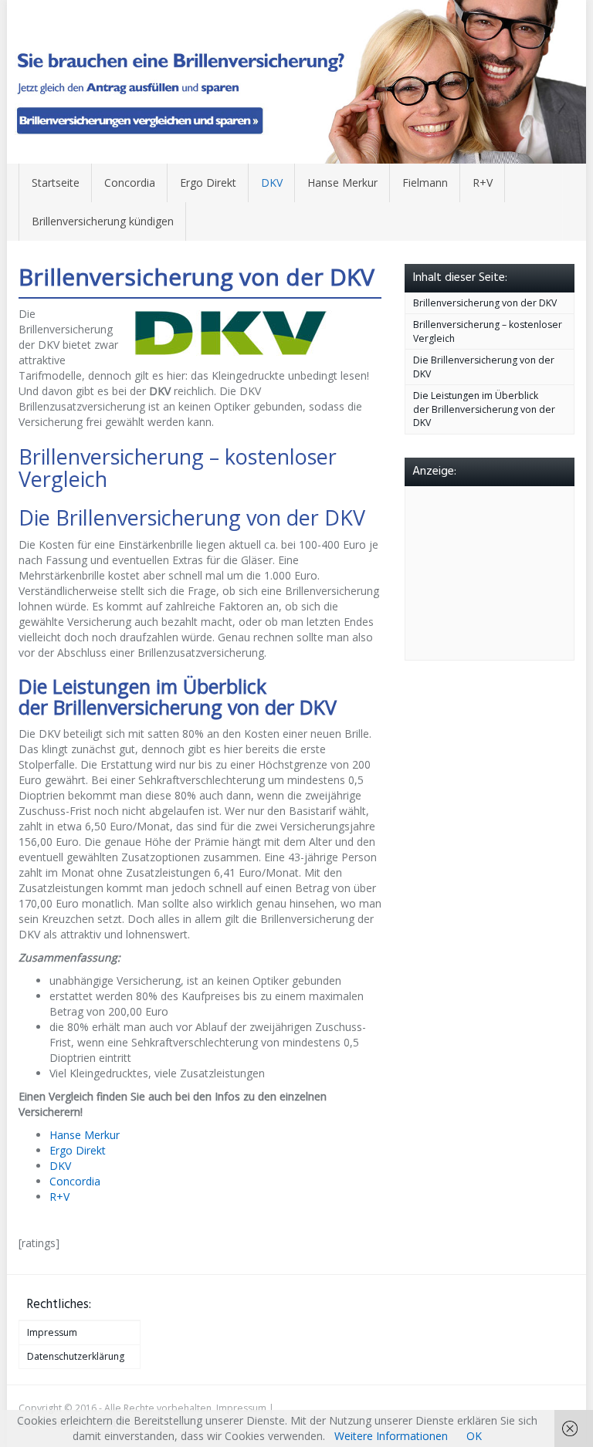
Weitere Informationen (391, 1435)
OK (474, 1435)
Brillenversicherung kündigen (103, 221)
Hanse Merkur (342, 182)
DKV (272, 182)
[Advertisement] (503, 571)
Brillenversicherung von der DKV (485, 302)
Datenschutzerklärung (75, 1356)
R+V (483, 182)
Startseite (56, 182)
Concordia (129, 182)
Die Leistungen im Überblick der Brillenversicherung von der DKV (484, 409)
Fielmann (425, 182)
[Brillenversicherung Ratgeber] (296, 82)
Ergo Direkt (208, 182)
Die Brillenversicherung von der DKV (483, 366)
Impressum (52, 1332)
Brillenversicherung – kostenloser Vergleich (487, 331)
